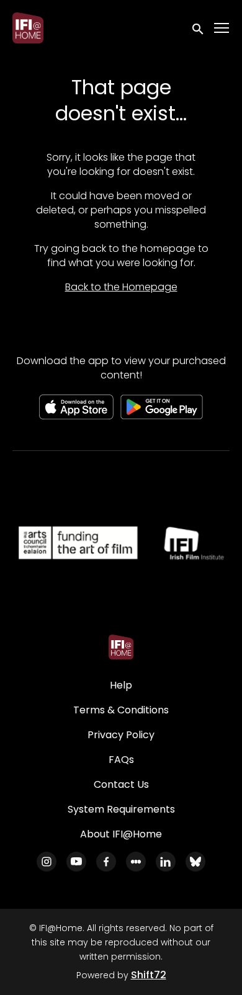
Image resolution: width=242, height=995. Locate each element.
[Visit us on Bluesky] (195, 862)
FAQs (121, 759)
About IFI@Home (121, 834)
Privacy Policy (121, 735)
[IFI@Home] (121, 647)
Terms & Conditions (121, 710)
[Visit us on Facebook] (106, 862)
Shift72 (148, 975)
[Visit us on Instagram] (46, 862)
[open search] (198, 27)
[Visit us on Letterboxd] (136, 862)
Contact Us (121, 784)
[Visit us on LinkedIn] (166, 862)
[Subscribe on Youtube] (76, 862)
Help (121, 685)
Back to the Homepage (121, 287)
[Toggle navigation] (222, 28)
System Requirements (121, 809)
